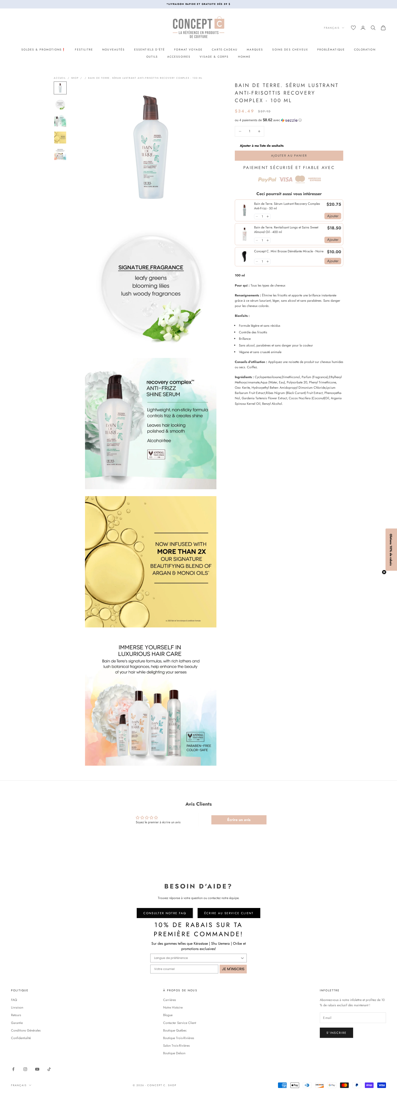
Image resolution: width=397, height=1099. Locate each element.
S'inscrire (336, 1033)
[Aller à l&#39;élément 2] (60, 104)
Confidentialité (21, 1038)
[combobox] (197, 958)
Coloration (365, 50)
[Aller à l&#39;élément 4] (60, 137)
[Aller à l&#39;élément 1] (60, 88)
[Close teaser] (384, 572)
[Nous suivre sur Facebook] (13, 1069)
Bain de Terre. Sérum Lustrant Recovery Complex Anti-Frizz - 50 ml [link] (287, 206)
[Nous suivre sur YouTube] (37, 1069)
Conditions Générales (26, 1030)
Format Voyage (188, 50)
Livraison (17, 1007)
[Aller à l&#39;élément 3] (60, 121)
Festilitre (84, 50)
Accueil (60, 78)
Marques (255, 50)
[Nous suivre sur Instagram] (25, 1069)
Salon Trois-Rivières (176, 1045)
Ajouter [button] (332, 216)
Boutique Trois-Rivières (178, 1038)
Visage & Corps (214, 57)
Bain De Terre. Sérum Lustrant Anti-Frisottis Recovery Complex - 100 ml (145, 78)
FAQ (14, 1000)
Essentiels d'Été (149, 50)
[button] (289, 120)
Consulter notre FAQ (164, 913)
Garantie (17, 1022)
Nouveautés (113, 50)
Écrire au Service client (229, 913)
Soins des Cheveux (290, 50)
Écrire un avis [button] (238, 819)
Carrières (169, 1000)
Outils (152, 57)
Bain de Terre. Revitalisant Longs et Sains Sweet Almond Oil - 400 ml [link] (286, 229)
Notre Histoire (173, 1007)
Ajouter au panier (289, 155)
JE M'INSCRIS (233, 969)
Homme (244, 57)
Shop (75, 78)
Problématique (331, 50)
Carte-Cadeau (225, 50)
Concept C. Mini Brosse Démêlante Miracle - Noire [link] (288, 251)
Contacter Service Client (179, 1022)
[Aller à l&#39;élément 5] (60, 154)
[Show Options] (242, 958)
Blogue (168, 1015)
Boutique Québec (175, 1030)
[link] (244, 210)
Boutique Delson (174, 1053)
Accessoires (179, 57)
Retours (16, 1015)
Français (332, 28)
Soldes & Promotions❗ (43, 50)
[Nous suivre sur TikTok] (49, 1069)
